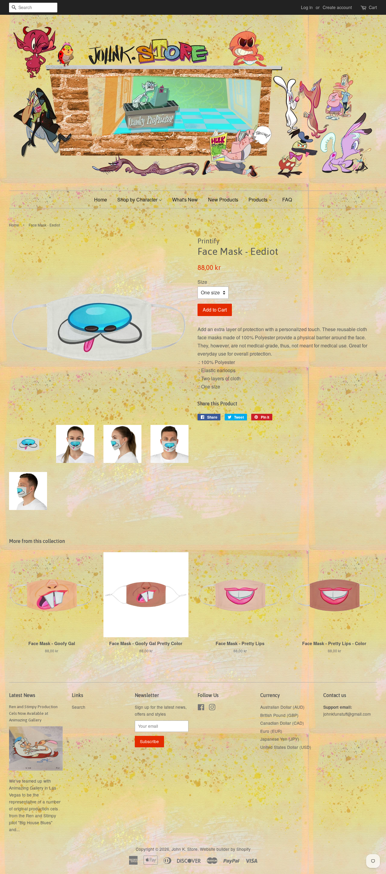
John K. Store (185, 849)
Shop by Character (138, 199)
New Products (223, 199)
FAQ (287, 199)
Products (258, 199)
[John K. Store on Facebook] (201, 708)
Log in (307, 7)
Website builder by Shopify (225, 849)
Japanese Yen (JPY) (279, 739)
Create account (337, 7)
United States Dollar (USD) (285, 747)
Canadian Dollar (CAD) (282, 723)
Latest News (22, 695)
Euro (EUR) (271, 731)
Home (100, 199)
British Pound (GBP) (279, 715)
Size (202, 281)
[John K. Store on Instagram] (212, 708)
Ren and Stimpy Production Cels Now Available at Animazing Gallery (33, 713)
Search (78, 707)
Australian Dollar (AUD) (282, 707)
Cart (373, 7)
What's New (185, 199)
